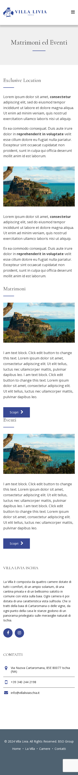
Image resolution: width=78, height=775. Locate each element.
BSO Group (66, 741)
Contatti (60, 749)
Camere (44, 749)
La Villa (30, 749)
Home (16, 749)
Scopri (14, 412)
